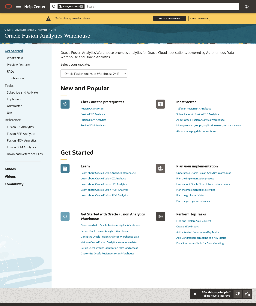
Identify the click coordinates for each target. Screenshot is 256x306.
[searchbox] (162, 6)
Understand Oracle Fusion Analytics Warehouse (203, 173)
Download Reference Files (25, 154)
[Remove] (81, 6)
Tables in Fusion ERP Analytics (193, 108)
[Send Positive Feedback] (247, 294)
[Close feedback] (195, 294)
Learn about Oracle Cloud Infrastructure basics (203, 184)
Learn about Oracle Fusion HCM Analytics (105, 189)
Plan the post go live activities (193, 201)
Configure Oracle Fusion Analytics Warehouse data (110, 236)
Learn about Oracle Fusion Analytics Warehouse (108, 173)
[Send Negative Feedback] (238, 294)
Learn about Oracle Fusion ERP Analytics (104, 184)
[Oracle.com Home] (8, 6)
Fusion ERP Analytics (21, 134)
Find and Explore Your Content (193, 221)
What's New (15, 58)
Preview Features (18, 65)
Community (14, 184)
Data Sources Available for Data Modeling (200, 243)
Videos (10, 176)
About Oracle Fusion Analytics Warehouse (200, 120)
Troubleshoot (16, 78)
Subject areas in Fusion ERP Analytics (197, 114)
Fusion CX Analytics (20, 127)
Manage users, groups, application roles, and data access (208, 125)
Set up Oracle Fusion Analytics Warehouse (105, 231)
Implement (14, 99)
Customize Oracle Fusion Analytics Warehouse (107, 253)
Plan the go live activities (190, 195)
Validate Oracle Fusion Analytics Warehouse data (108, 242)
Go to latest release (169, 18)
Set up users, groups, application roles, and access (109, 248)
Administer (14, 106)
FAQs (10, 71)
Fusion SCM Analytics (21, 147)
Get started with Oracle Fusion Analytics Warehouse (110, 225)
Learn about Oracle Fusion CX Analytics (103, 178)
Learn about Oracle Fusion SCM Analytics (104, 195)
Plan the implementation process (195, 178)
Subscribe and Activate (22, 92)
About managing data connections (196, 131)
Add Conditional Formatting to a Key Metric (201, 237)
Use (9, 113)
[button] (18, 6)
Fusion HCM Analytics (22, 140)
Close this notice (199, 18)
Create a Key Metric (187, 226)
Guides (10, 169)
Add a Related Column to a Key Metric (198, 232)
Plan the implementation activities (195, 189)
